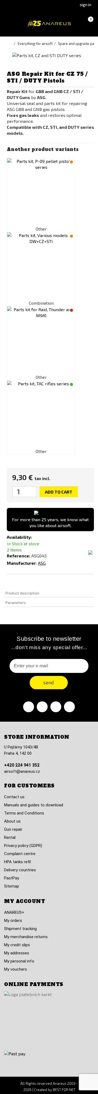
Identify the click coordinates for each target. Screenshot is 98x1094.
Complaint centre (19, 853)
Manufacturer (21, 563)
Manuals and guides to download (33, 805)
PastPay (11, 878)
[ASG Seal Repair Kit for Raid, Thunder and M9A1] (41, 340)
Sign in (85, 4)
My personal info (19, 961)
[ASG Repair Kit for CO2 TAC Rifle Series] (41, 414)
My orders (13, 920)
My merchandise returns (26, 936)
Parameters (15, 602)
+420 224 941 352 (21, 765)
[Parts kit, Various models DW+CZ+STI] (41, 266)
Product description (22, 593)
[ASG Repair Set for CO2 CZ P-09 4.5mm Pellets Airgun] (41, 192)
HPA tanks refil (17, 861)
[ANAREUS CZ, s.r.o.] (49, 24)
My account (24, 901)
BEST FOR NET (64, 1090)
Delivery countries (20, 870)
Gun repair (13, 829)
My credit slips (17, 944)
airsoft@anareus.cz (22, 771)
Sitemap (11, 886)
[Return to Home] (11, 43)
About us (12, 821)
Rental (10, 837)
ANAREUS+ (14, 912)
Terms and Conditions (24, 813)
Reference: (18, 555)
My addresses (16, 953)
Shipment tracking (20, 928)
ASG (42, 563)
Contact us (14, 796)
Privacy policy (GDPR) (23, 845)
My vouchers (15, 969)
